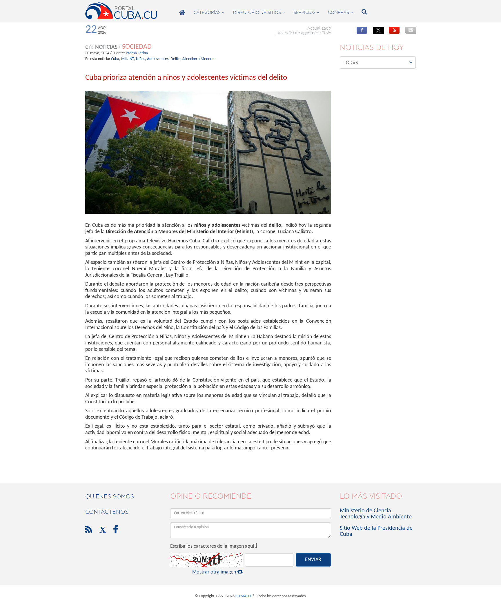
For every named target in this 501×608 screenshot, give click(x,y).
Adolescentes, (158, 59)
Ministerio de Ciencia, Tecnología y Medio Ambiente (376, 514)
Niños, (141, 59)
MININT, (128, 59)
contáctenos (106, 512)
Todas (378, 62)
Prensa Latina (137, 53)
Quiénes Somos (109, 496)
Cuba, (115, 59)
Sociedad (137, 46)
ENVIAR (313, 559)
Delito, (175, 59)
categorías (209, 12)
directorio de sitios (259, 12)
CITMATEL (243, 596)
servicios (306, 12)
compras (340, 12)
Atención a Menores (198, 59)
